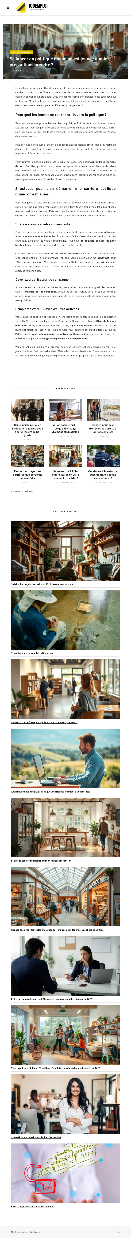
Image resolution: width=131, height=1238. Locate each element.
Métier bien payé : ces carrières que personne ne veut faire (27, 475)
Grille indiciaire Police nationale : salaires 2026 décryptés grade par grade (27, 430)
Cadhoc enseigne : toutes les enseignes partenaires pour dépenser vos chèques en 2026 (57, 929)
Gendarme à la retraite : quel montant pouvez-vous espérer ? (103, 475)
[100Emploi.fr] (32, 7)
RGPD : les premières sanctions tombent (32, 1206)
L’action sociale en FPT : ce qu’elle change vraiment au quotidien (65, 428)
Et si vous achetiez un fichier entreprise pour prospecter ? (41, 860)
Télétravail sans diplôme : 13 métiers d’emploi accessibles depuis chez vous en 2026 (55, 1068)
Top (118, 1232)
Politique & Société (21, 52)
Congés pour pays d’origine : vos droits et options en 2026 (103, 428)
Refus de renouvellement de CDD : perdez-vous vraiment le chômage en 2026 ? (52, 999)
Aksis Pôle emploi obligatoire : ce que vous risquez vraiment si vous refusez (50, 791)
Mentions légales (19, 1232)
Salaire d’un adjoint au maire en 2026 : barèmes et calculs (42, 584)
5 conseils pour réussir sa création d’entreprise (36, 1137)
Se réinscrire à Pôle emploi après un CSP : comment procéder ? (65, 475)
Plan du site (34, 1232)
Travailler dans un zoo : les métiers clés (32, 653)
